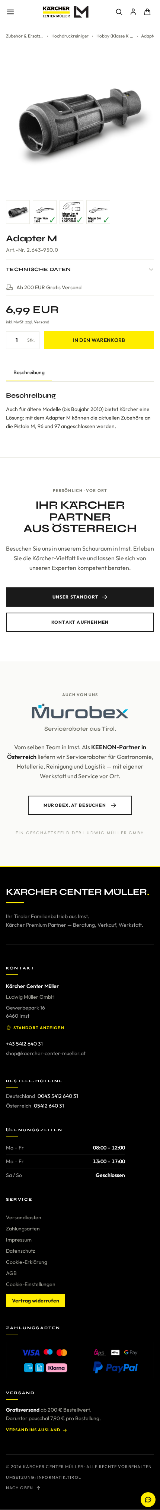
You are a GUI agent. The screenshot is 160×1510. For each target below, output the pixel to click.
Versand (41, 321)
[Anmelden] (133, 12)
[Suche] (119, 12)
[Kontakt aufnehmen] (148, 1499)
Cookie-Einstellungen (30, 1284)
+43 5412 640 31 (24, 1043)
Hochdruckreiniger (70, 36)
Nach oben (19, 1487)
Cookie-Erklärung (26, 1262)
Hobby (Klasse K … (114, 36)
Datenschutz (20, 1251)
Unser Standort (75, 597)
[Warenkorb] (147, 12)
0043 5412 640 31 (58, 1096)
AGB (11, 1273)
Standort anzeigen (38, 1027)
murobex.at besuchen (75, 805)
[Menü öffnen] (10, 11)
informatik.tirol (59, 1477)
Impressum (19, 1239)
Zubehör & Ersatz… (25, 36)
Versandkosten (23, 1217)
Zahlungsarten (23, 1228)
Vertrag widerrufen (35, 1300)
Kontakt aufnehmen (80, 622)
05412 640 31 (49, 1105)
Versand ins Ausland (33, 1429)
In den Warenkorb (99, 340)
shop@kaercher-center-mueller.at (46, 1053)
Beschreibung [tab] (29, 372)
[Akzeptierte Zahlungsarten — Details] (80, 1360)
